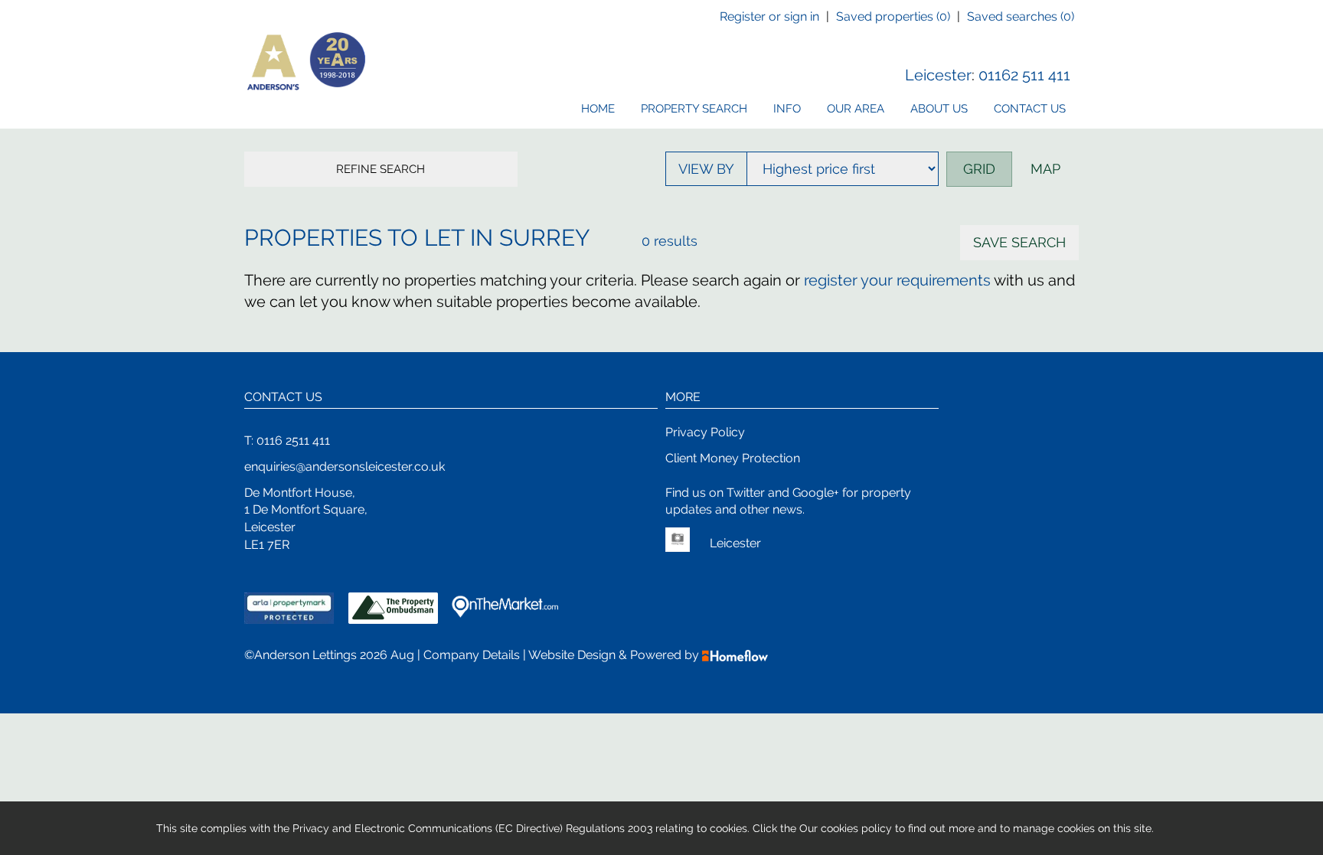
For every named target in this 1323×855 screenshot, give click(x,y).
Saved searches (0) (1020, 16)
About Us (939, 109)
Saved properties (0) (893, 16)
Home (598, 109)
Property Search (694, 109)
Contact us (1030, 109)
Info (787, 109)
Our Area (855, 109)
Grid (979, 169)
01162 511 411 (1024, 75)
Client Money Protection (732, 458)
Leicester (938, 75)
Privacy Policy (705, 432)
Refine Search (380, 169)
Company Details (471, 655)
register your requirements (897, 280)
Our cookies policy (847, 828)
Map (1045, 169)
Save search (1019, 242)
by (693, 655)
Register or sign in (769, 16)
